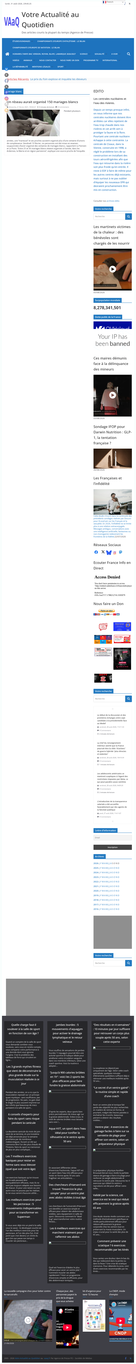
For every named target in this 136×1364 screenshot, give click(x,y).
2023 (96, 877)
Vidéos (16, 60)
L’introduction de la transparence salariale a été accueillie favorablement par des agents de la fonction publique (112, 805)
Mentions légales (41, 66)
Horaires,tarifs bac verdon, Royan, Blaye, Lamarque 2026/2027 (44, 54)
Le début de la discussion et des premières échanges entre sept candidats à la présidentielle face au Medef (112, 719)
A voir (114, 54)
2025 (96, 868)
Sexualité (99, 54)
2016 (96, 909)
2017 (96, 904)
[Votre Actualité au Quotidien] (7, 54)
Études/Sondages (21, 41)
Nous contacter (47, 60)
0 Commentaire (63, 107)
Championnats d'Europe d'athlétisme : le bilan (61, 41)
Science (84, 54)
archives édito (113, 200)
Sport (60, 66)
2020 (96, 890)
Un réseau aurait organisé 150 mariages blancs (42, 102)
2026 (96, 863)
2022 (96, 881)
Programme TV (90, 60)
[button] (31, 41)
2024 (96, 872)
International (110, 60)
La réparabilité (20, 66)
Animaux (28, 60)
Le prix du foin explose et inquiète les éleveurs (58, 79)
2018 (96, 900)
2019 (96, 895)
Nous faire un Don (69, 60)
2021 (96, 886)
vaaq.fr (47, 1358)
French (109, 2)
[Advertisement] (112, 932)
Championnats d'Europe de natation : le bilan (36, 47)
